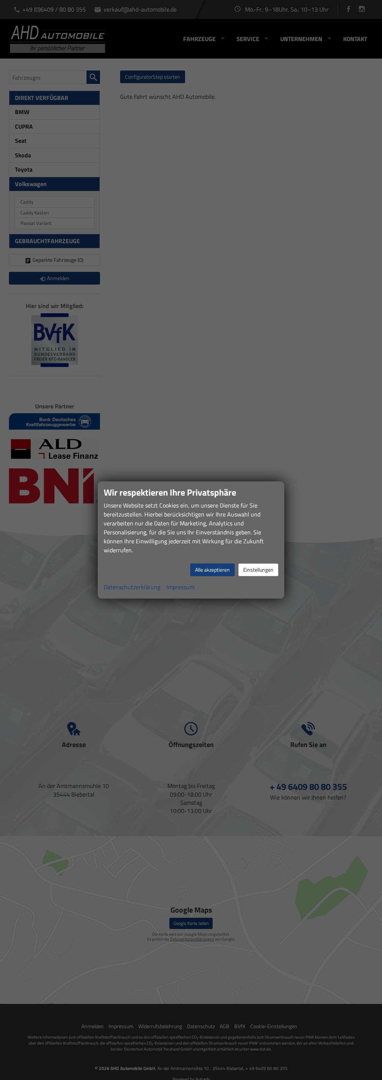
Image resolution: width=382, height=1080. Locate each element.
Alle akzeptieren (212, 570)
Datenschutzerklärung (132, 587)
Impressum (180, 587)
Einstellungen (258, 570)
